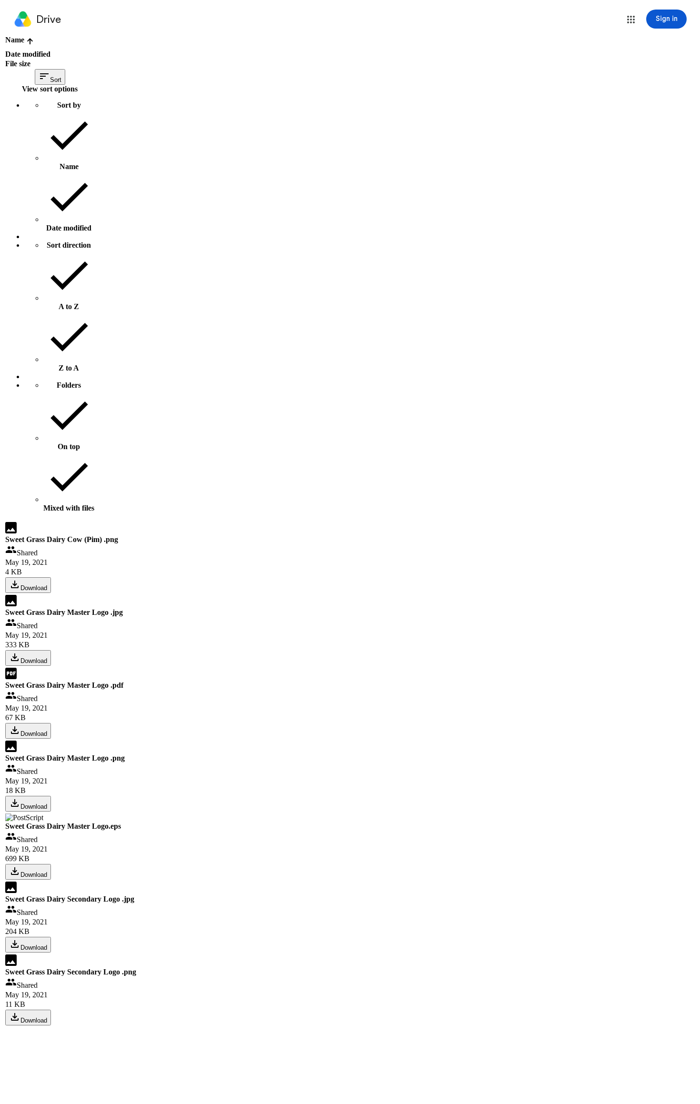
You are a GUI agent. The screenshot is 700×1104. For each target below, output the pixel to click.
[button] (630, 19)
